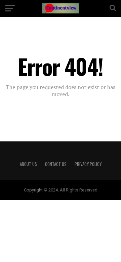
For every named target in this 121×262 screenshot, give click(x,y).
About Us (28, 164)
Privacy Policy (88, 164)
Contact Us (56, 164)
